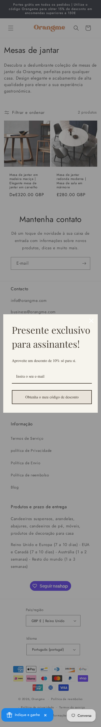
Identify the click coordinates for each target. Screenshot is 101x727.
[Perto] (91, 320)
